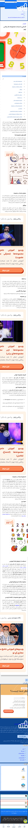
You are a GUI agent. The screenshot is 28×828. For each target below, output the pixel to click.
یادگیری (19, 826)
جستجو (13, 826)
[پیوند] (23, 10)
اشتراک (8, 826)
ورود (3, 826)
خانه (24, 826)
